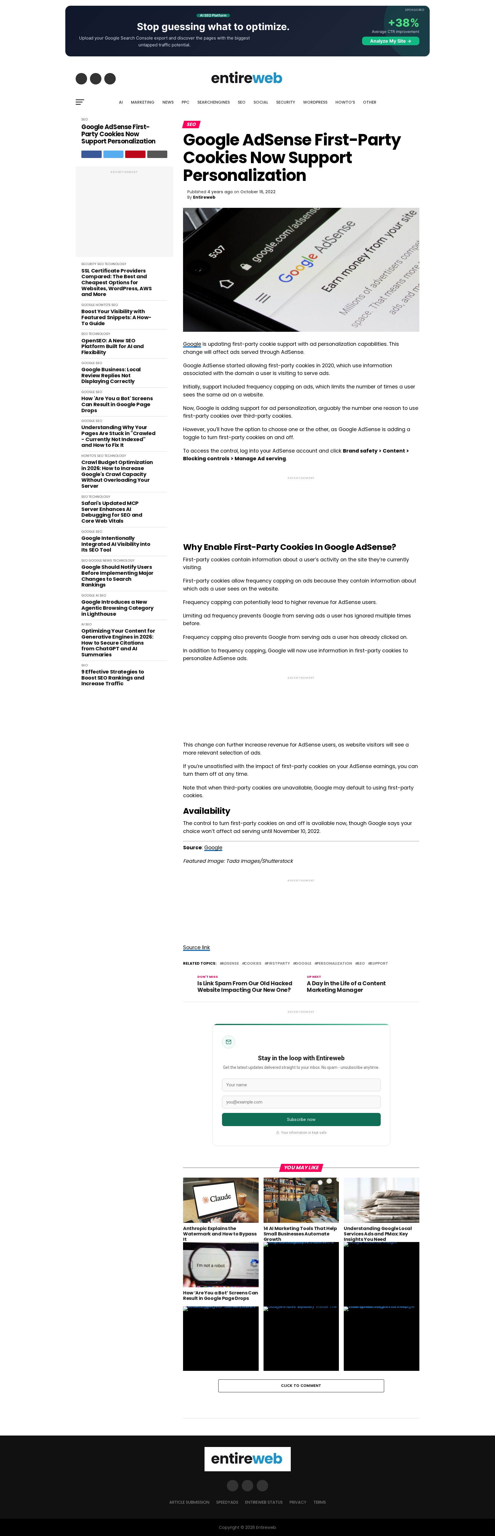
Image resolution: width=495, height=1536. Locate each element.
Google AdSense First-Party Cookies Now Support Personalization (118, 134)
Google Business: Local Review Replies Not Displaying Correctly (111, 375)
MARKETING (142, 102)
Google (192, 344)
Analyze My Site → (390, 41)
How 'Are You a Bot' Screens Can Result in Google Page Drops (117, 404)
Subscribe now (301, 1119)
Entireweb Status (264, 1502)
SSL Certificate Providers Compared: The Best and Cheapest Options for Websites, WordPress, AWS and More (116, 282)
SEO (241, 102)
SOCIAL (261, 102)
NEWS (168, 102)
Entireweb (204, 197)
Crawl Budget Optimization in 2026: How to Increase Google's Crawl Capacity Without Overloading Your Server (117, 474)
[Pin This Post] (135, 154)
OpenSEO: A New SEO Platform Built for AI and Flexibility (112, 347)
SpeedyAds (227, 1502)
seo (361, 964)
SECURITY (285, 102)
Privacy (298, 1502)
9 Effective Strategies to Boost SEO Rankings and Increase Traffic (112, 678)
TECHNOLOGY (115, 264)
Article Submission (189, 1502)
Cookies (253, 964)
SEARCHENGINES (213, 102)
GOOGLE (88, 305)
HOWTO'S (103, 305)
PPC (185, 102)
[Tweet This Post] (113, 154)
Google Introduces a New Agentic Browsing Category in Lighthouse (117, 608)
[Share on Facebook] (91, 154)
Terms (319, 1502)
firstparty (278, 964)
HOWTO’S (345, 102)
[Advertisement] (124, 215)
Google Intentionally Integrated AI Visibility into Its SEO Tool (115, 544)
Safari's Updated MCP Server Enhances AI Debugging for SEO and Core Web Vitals (111, 512)
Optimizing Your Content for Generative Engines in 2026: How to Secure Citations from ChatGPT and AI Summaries (118, 643)
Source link (196, 947)
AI (121, 102)
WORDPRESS (315, 102)
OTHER (369, 102)
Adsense (230, 964)
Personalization (334, 964)
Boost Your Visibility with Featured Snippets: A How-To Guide (116, 317)
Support (379, 964)
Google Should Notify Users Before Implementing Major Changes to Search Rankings (117, 576)
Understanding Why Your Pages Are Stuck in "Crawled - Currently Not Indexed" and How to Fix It (118, 436)
